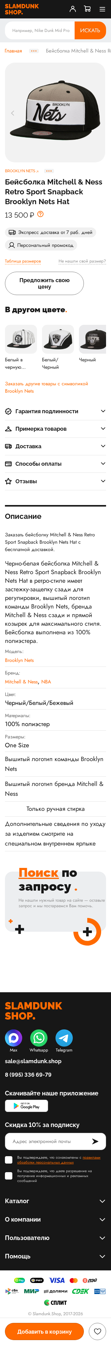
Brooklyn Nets (19, 660)
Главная (13, 51)
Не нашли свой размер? (82, 261)
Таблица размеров (23, 261)
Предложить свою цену (44, 283)
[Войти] (72, 9)
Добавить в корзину (44, 1331)
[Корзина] (87, 9)
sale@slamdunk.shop (33, 1061)
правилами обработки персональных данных (59, 1160)
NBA (46, 681)
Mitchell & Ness (21, 681)
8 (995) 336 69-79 (28, 1074)
